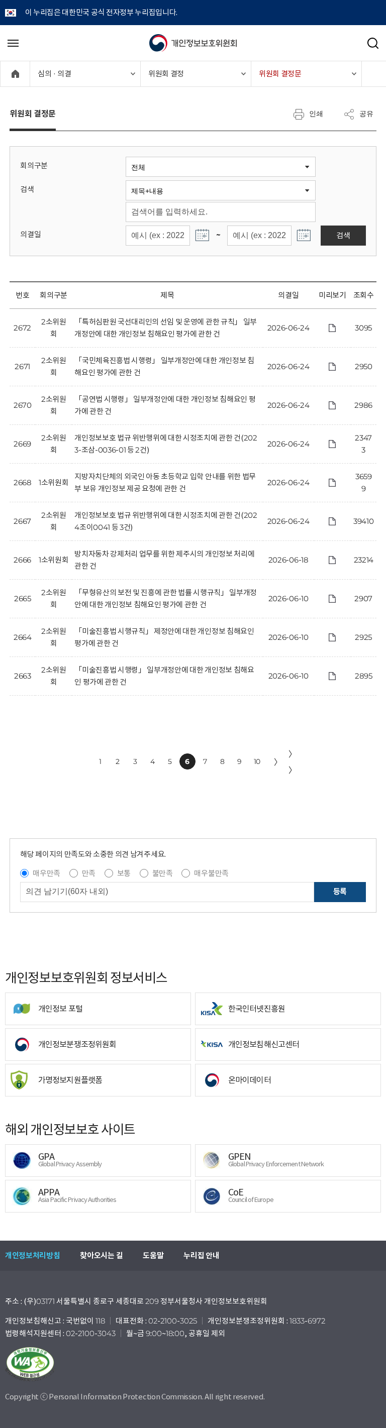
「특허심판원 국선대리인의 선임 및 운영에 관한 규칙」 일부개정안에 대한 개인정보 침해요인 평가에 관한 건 (165, 328)
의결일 (30, 234)
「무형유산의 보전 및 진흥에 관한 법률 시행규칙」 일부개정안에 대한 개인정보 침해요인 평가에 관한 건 (165, 598)
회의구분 (34, 165)
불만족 (162, 873)
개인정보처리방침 (32, 1255)
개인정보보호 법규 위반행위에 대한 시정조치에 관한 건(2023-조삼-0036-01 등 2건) (165, 444)
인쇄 (316, 113)
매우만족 (46, 873)
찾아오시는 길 (101, 1255)
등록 (340, 891)
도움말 (153, 1255)
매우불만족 (211, 873)
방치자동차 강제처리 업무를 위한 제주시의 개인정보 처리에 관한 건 (164, 560)
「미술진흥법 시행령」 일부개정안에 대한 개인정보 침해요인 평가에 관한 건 (164, 676)
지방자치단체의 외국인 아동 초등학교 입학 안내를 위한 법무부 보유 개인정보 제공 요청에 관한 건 (165, 482)
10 (257, 761)
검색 (27, 189)
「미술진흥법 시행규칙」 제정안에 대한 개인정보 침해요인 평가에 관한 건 (164, 637)
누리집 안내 (201, 1255)
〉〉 (292, 762)
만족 (88, 873)
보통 (124, 873)
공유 (366, 113)
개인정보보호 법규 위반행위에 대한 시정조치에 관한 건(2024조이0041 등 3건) (165, 521)
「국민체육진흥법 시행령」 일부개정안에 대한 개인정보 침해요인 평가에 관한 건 (164, 366)
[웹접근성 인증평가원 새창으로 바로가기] (193, 1364)
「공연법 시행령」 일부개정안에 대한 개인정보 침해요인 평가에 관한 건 (164, 405)
